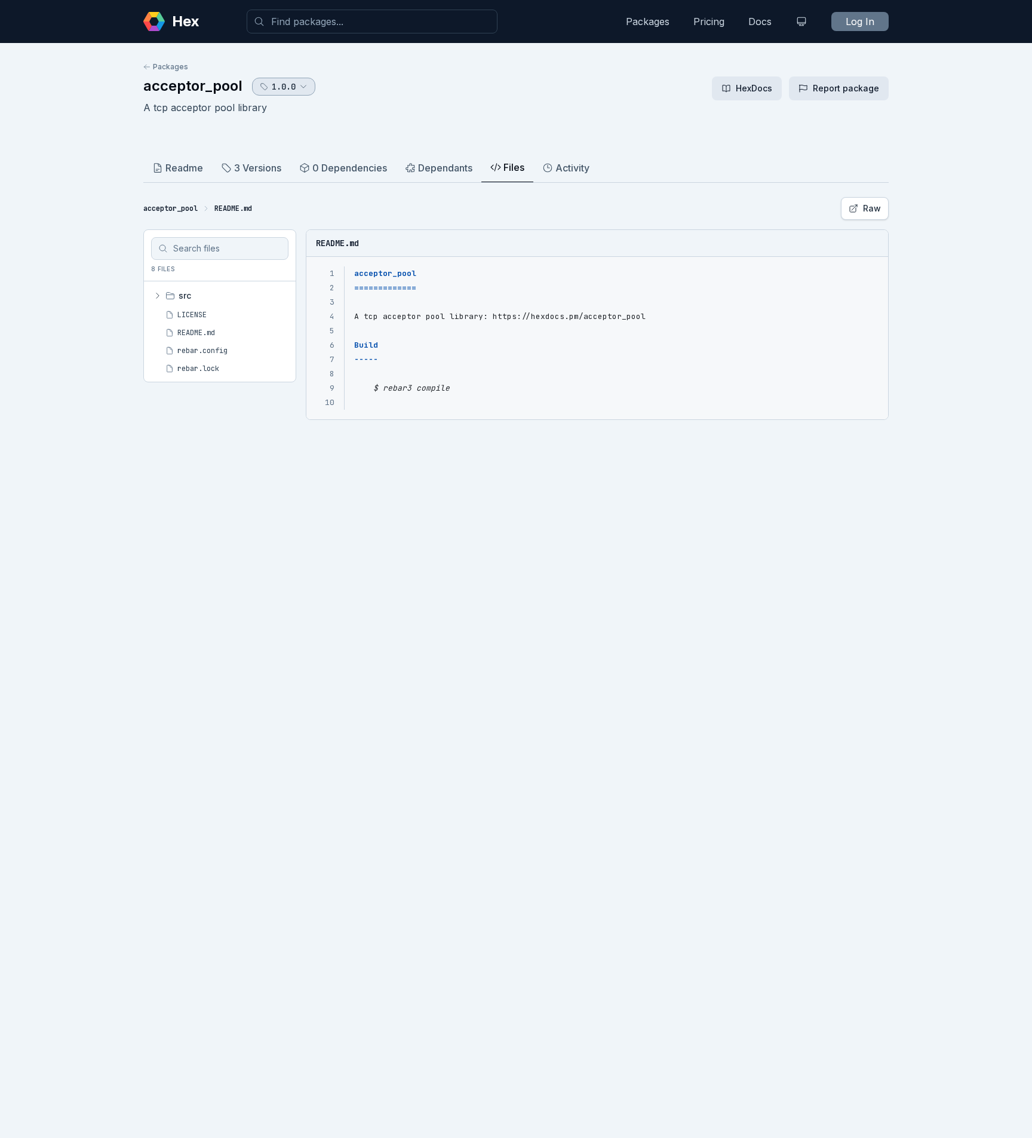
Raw (872, 208)
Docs (760, 21)
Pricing (708, 21)
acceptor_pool (192, 85)
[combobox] (372, 21)
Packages (647, 21)
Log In (860, 21)
